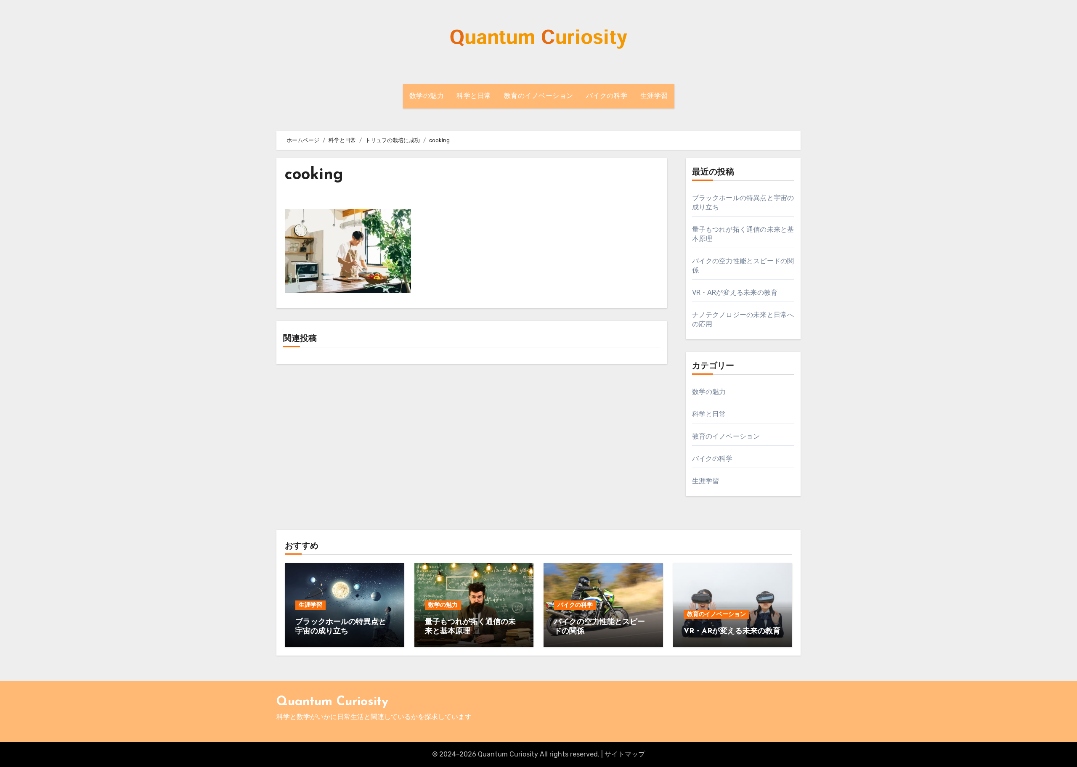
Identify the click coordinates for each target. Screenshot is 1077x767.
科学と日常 (473, 96)
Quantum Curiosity (332, 702)
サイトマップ (625, 754)
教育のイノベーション (538, 96)
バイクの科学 (607, 96)
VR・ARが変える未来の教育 (735, 292)
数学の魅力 (426, 96)
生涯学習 (654, 96)
